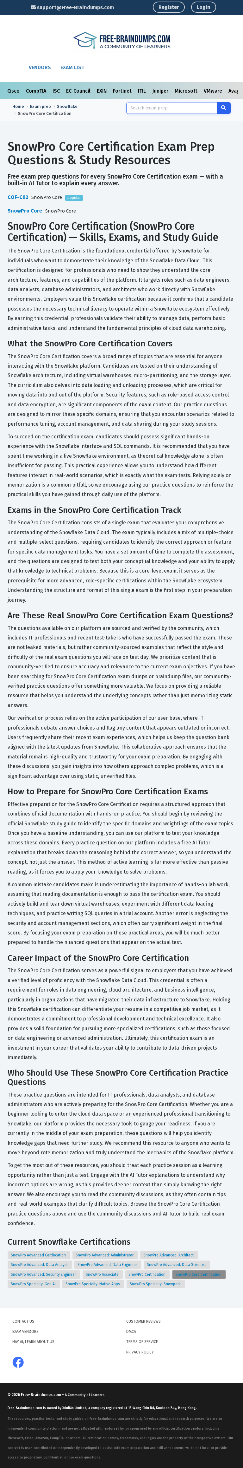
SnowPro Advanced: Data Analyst (40, 1264)
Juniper (161, 91)
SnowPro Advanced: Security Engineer (44, 1274)
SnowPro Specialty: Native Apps (93, 1284)
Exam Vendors (25, 1331)
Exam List (72, 67)
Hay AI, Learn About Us (33, 1342)
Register (169, 7)
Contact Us (23, 1321)
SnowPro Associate (103, 1274)
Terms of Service (142, 1342)
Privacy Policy (140, 1352)
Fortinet (123, 91)
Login (203, 7)
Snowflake (67, 106)
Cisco (14, 91)
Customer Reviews (143, 1321)
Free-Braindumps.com (41, 1395)
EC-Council (79, 91)
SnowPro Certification (147, 1274)
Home (18, 106)
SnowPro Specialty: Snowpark (156, 1284)
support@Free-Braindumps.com (75, 7)
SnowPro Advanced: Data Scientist (177, 1264)
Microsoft (187, 91)
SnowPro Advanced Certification (39, 1255)
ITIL (142, 91)
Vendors (40, 67)
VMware (213, 91)
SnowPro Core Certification (199, 1274)
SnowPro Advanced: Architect (169, 1255)
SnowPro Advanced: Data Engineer (108, 1264)
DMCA (131, 1331)
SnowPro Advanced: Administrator (105, 1255)
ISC (57, 91)
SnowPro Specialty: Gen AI (34, 1284)
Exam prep (40, 106)
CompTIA (36, 91)
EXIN (102, 91)
